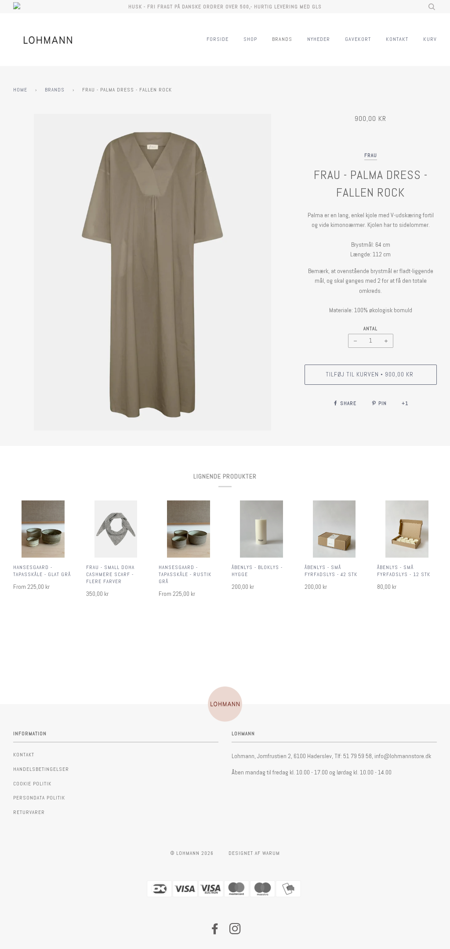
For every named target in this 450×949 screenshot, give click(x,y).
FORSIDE (218, 39)
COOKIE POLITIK (32, 784)
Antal (370, 328)
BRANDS (282, 39)
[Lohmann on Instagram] (235, 931)
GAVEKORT (358, 39)
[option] (152, 272)
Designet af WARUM (254, 853)
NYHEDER (318, 39)
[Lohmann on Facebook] (215, 931)
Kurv (430, 39)
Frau (370, 155)
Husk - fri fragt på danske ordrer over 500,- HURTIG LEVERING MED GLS (225, 7)
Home (20, 90)
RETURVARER (29, 812)
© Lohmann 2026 (192, 853)
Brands (55, 90)
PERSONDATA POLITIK (39, 798)
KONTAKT (397, 39)
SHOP (250, 39)
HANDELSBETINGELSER (41, 769)
